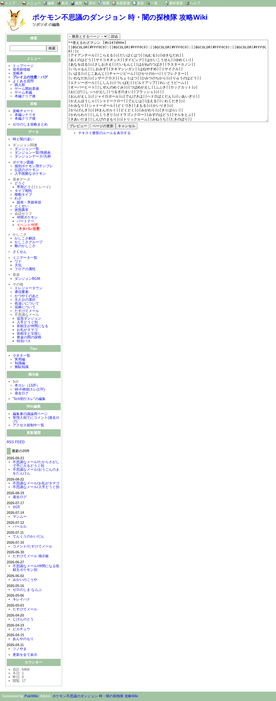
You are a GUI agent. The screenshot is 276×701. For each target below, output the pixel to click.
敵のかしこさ (25, 246)
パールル (20, 526)
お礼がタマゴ (27, 330)
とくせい (22, 206)
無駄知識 (22, 367)
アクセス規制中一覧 (28, 425)
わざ (18, 198)
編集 (50, 3)
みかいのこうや (25, 580)
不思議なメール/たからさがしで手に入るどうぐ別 (36, 464)
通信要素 (22, 292)
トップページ (23, 66)
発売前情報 (21, 69)
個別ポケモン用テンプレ (34, 166)
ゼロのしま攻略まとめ (30, 124)
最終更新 (176, 3)
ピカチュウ (21, 629)
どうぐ (20, 183)
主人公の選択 (25, 300)
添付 (92, 3)
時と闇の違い (23, 139)
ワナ (18, 261)
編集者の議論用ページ (30, 414)
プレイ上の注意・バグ (30, 77)
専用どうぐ (25, 187)
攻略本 (18, 73)
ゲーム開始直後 (27, 89)
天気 (18, 265)
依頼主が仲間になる (32, 326)
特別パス (24, 341)
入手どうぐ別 (27, 322)
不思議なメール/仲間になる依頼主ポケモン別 (36, 568)
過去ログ (22, 393)
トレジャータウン (29, 288)
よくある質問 (23, 81)
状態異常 (22, 210)
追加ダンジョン (29, 318)
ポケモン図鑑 (23, 162)
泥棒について (25, 307)
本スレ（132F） (27, 385)
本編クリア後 (25, 96)
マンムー (20, 516)
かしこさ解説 (25, 238)
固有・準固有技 (29, 202)
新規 (140, 3)
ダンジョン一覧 (27, 149)
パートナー (25, 221)
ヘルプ (195, 3)
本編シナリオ (25, 115)
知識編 (20, 363)
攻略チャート (23, 111)
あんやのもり (23, 639)
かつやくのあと (27, 296)
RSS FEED (16, 442)
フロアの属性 (25, 269)
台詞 (16, 507)
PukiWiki (31, 696)
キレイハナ (21, 599)
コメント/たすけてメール (32, 546)
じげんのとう (23, 619)
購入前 (20, 85)
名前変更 (123, 3)
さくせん (20, 252)
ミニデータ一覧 (25, 258)
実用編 (20, 359)
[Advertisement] (112, 174)
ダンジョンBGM (27, 279)
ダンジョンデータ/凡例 (33, 156)
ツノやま (20, 649)
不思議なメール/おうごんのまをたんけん (36, 471)
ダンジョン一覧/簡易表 (33, 153)
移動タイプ (23, 194)
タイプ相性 (23, 191)
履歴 (78, 3)
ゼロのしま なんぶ (27, 590)
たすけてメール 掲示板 (31, 556)
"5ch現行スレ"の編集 (29, 399)
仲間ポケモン (27, 217)
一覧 (154, 3)
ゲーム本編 (23, 92)
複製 (105, 3)
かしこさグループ (29, 242)
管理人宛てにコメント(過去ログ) (36, 419)
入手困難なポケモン (30, 173)
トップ (10, 3)
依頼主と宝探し (29, 333)
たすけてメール (27, 311)
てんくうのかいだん (28, 536)
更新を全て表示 (25, 655)
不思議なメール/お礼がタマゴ (36, 483)
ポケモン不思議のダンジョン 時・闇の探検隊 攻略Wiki (120, 17)
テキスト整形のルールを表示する (104, 133)
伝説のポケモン (27, 170)
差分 (64, 3)
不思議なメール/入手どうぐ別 (36, 487)
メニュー (34, 3)
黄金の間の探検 (29, 337)
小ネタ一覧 (21, 355)
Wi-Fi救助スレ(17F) (30, 389)
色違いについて (27, 303)
